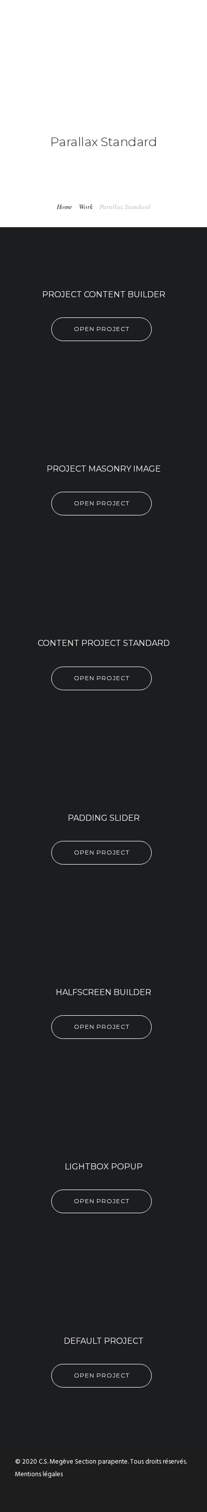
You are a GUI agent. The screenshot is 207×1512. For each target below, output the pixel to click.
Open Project (102, 329)
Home (64, 206)
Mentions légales (39, 1474)
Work (86, 206)
